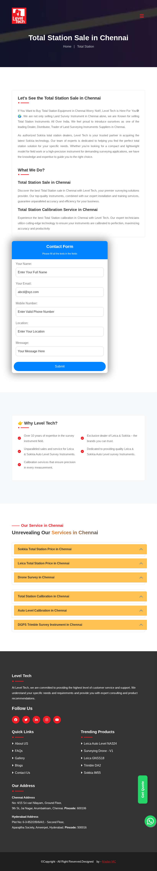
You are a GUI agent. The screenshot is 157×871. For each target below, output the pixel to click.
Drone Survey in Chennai (36, 577)
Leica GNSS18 (94, 758)
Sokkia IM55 (92, 772)
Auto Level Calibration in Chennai (42, 610)
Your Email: (23, 283)
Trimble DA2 (92, 765)
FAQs (19, 750)
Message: (22, 342)
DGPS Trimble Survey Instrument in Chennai (50, 624)
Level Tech (21, 676)
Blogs (19, 765)
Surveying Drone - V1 (98, 750)
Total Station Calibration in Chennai (43, 596)
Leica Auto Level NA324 (100, 743)
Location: (22, 323)
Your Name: (24, 263)
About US (21, 743)
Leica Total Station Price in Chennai (43, 563)
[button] (141, 15)
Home (67, 46)
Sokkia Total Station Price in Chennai (44, 549)
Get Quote (143, 789)
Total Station (85, 46)
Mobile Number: (26, 303)
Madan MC (109, 861)
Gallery (20, 758)
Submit (60, 366)
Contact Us (22, 772)
